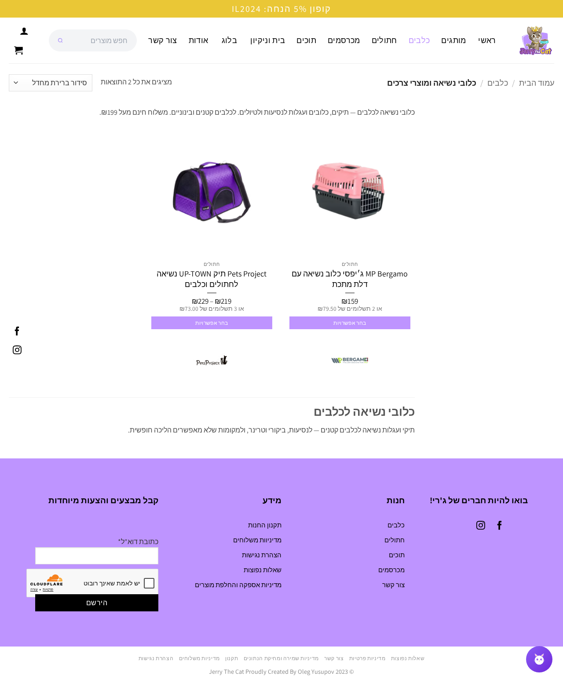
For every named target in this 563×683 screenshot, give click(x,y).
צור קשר (162, 40)
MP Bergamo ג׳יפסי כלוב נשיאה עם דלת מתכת (350, 279)
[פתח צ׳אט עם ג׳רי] (539, 659)
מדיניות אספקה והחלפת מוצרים (238, 585)
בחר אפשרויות (349, 323)
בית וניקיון (267, 40)
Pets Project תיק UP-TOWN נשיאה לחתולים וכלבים (212, 279)
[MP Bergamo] (350, 360)
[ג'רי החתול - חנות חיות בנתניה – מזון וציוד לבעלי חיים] (532, 40)
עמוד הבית (536, 82)
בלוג (229, 40)
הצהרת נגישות (262, 555)
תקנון (231, 658)
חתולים (384, 40)
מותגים (453, 40)
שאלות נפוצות (263, 570)
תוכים (306, 40)
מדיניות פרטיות (367, 658)
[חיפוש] (60, 40)
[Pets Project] (212, 360)
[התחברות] (24, 30)
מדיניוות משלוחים (257, 540)
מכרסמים (344, 40)
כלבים (419, 40)
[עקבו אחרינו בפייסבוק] (17, 332)
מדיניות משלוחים (199, 658)
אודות (198, 40)
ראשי (487, 40)
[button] (18, 50)
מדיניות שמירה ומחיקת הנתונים (281, 658)
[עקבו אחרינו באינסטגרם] (17, 351)
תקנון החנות (265, 525)
